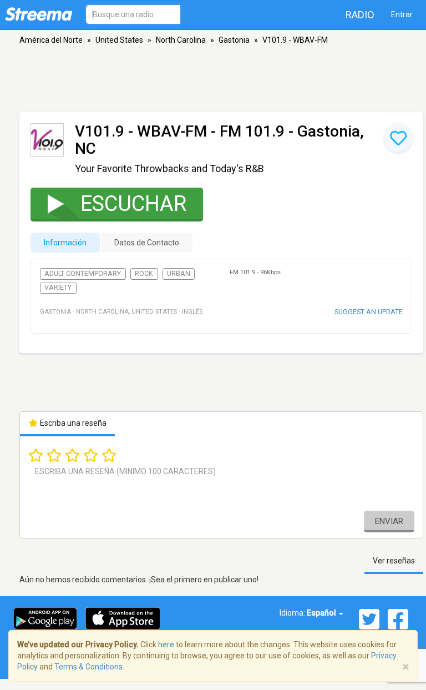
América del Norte (51, 40)
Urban (178, 274)
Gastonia (234, 40)
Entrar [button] (402, 14)
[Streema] (38, 14)
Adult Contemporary (82, 274)
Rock (144, 274)
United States (119, 40)
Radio (360, 15)
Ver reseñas (394, 560)
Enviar (389, 521)
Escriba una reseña (72, 423)
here (166, 644)
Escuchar (133, 204)
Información (65, 242)
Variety (58, 287)
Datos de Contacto (146, 242)
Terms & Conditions (88, 666)
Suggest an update (368, 312)
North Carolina (181, 40)
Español (322, 612)
